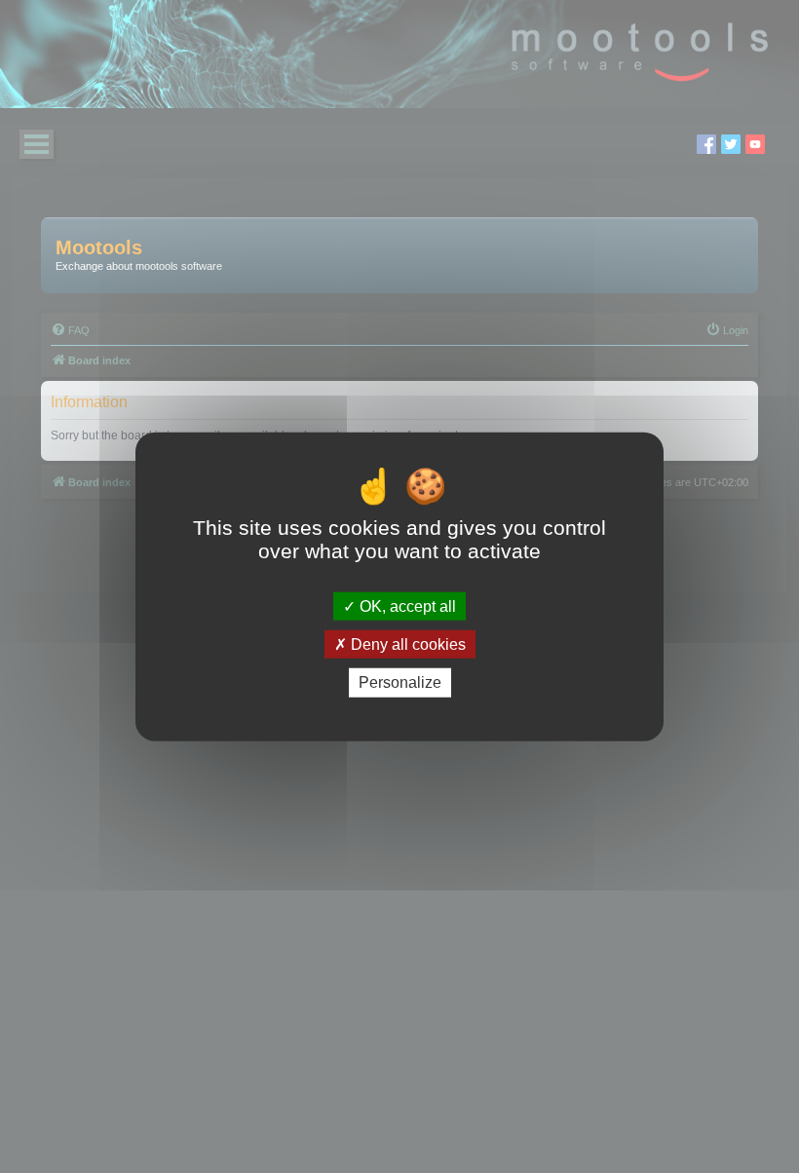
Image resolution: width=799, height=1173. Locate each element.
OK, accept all (406, 606)
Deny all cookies (406, 644)
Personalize (400, 682)
